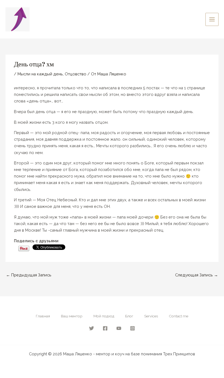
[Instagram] (132, 328)
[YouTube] (118, 328)
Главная (43, 316)
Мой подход (103, 316)
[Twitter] (91, 328)
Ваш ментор (71, 316)
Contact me (178, 316)
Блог (129, 316)
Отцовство (75, 74)
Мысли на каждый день (40, 74)
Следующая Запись (196, 275)
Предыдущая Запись (28, 275)
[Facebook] (105, 328)
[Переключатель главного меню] (212, 19)
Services (151, 316)
